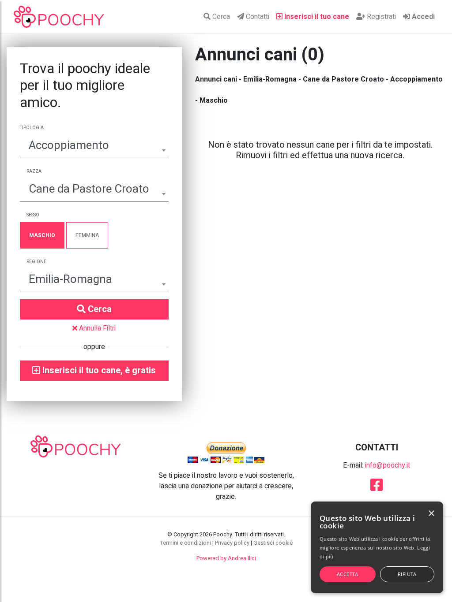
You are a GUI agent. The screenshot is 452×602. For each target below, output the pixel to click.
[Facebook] (376, 488)
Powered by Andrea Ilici (226, 558)
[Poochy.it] (59, 17)
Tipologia (32, 128)
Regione (36, 262)
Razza (33, 171)
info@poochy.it (387, 465)
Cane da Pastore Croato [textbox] (89, 189)
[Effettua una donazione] (226, 452)
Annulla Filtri (96, 328)
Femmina (87, 235)
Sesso (32, 215)
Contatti (256, 16)
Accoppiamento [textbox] (69, 145)
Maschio (42, 235)
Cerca (220, 16)
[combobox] (94, 146)
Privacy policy (232, 543)
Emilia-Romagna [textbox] (70, 279)
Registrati (380, 16)
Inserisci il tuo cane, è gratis (98, 370)
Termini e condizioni (185, 543)
